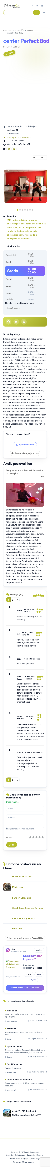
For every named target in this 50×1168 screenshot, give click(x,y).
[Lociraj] (44, 12)
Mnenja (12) (16, 594)
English (31, 1162)
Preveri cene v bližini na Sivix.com (25, 988)
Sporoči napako (13, 308)
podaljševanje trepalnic (18, 238)
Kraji (18, 1159)
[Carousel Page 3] (22, 210)
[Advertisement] (25, 92)
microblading (30, 235)
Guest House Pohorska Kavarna (27, 908)
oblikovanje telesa (16, 223)
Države (12, 1159)
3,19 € (39, 974)
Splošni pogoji (35, 1159)
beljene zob (23, 231)
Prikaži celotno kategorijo (25, 938)
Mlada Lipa (17, 887)
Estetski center (11, 47)
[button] (43, 6)
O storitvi (9, 1155)
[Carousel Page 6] (30, 210)
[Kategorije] (37, 6)
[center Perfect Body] (26, 186)
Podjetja (24, 1159)
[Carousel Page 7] (32, 210)
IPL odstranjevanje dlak (30, 227)
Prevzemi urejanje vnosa (26, 453)
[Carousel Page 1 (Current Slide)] (17, 210)
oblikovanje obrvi (15, 235)
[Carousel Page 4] (25, 210)
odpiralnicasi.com (32, 1152)
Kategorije (31, 1155)
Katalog (40, 1155)
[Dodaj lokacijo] (27, 6)
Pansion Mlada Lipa (21, 898)
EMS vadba (12, 220)
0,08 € (28, 974)
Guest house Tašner (22, 876)
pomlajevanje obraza (36, 223)
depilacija (11, 231)
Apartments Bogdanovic (23, 918)
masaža (33, 231)
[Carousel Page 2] (20, 210)
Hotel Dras (17, 928)
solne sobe (12, 227)
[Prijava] (32, 6)
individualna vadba (28, 220)
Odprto (10, 53)
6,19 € (33, 980)
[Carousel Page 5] (27, 210)
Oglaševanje (20, 1155)
